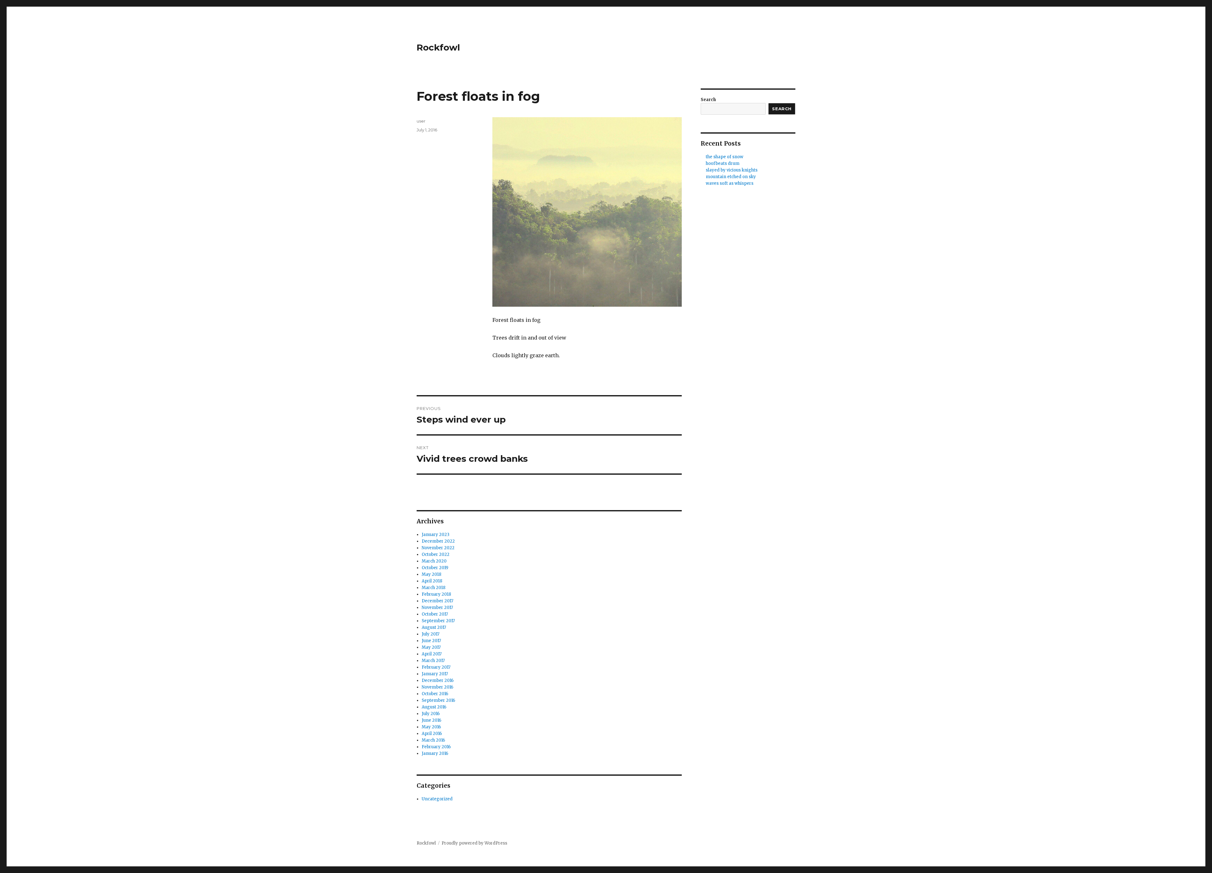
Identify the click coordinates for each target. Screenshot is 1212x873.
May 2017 (431, 647)
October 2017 (435, 614)
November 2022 (438, 548)
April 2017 (432, 654)
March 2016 (433, 740)
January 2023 (435, 534)
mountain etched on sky (731, 176)
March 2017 (433, 660)
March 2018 (433, 587)
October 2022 (435, 554)
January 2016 (435, 753)
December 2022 (438, 541)
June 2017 (431, 640)
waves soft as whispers (729, 183)
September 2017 (438, 620)
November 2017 (437, 607)
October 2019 (435, 567)
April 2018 (432, 581)
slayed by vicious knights (732, 170)
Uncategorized (437, 799)
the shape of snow (724, 157)
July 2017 (430, 634)
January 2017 (435, 674)
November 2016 (437, 687)
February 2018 (436, 594)
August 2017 (434, 627)
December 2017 (437, 601)
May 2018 (431, 574)
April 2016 (432, 733)
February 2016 (436, 747)
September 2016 (438, 700)
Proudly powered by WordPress (474, 843)
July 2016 (431, 713)
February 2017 (436, 667)
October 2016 (435, 693)
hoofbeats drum (723, 163)
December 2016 (438, 680)
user (421, 120)
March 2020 (434, 561)
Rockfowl (438, 47)
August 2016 (434, 707)
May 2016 (431, 727)
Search (708, 99)
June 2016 (431, 720)
